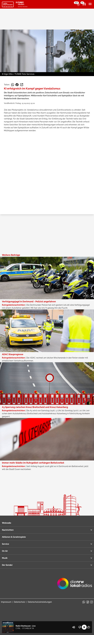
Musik (4, 558)
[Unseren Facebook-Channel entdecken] (87, 602)
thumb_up (88, 627)
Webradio (6, 523)
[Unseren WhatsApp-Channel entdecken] (83, 602)
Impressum (6, 602)
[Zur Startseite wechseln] (8, 4)
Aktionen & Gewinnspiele (14, 537)
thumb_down (79, 627)
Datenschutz (19, 602)
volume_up (73, 627)
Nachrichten (8, 530)
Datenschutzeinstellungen (40, 602)
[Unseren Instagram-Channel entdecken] (91, 602)
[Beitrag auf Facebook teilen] (17, 84)
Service (5, 544)
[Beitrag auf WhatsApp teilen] (12, 84)
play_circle (84, 627)
